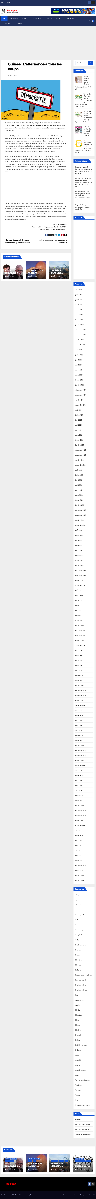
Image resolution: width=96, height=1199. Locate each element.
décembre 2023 (80, 450)
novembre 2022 (80, 515)
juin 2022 (78, 540)
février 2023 (79, 500)
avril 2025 (78, 370)
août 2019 (78, 710)
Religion (78, 1050)
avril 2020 (78, 670)
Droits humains (80, 945)
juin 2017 (78, 840)
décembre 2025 (80, 330)
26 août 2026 (10, 1169)
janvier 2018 (79, 805)
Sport (58, 18)
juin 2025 (78, 360)
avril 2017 (78, 850)
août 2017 (78, 830)
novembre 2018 (80, 755)
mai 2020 (78, 665)
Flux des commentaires (83, 1129)
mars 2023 (79, 495)
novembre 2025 (80, 335)
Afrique (77, 895)
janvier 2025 (79, 385)
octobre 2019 (79, 700)
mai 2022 (78, 545)
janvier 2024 (79, 445)
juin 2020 (78, 660)
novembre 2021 (80, 575)
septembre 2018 (80, 765)
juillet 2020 (79, 655)
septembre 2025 (80, 345)
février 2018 (79, 800)
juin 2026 (78, 300)
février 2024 (79, 440)
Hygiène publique (81, 990)
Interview (78, 995)
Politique (14, 18)
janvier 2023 (79, 505)
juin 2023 (78, 480)
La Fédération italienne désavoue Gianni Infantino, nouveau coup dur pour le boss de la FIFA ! (83, 182)
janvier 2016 (79, 875)
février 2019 (79, 740)
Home (64, 1195)
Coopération (79, 935)
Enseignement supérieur (83, 975)
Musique (78, 1030)
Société (25, 18)
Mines (77, 1020)
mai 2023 (78, 485)
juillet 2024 (79, 415)
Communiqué (80, 930)
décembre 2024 (80, 390)
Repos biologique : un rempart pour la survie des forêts (83, 207)
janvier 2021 (79, 625)
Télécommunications (82, 1080)
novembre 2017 (80, 815)
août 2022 (78, 530)
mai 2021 (78, 605)
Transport (78, 1090)
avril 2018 (78, 790)
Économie (37, 18)
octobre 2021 (79, 580)
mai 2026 (78, 305)
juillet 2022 (79, 535)
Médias (77, 1010)
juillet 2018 (79, 775)
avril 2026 (78, 310)
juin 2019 (78, 720)
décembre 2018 (80, 750)
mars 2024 (79, 435)
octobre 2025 (79, 340)
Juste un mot (79, 1000)
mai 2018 (78, 785)
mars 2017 (79, 855)
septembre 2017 (80, 825)
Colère (77, 920)
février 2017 (79, 860)
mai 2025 (78, 365)
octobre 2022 (79, 520)
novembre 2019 (80, 695)
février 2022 (79, 560)
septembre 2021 (80, 585)
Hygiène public (80, 985)
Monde (77, 1025)
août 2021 (78, 590)
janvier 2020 (79, 685)
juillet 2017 (79, 835)
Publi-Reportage (81, 1045)
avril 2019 (78, 730)
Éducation (78, 955)
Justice (77, 1005)
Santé (77, 1055)
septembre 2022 (80, 525)
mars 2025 (79, 375)
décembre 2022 (80, 510)
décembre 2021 (80, 570)
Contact (19, 23)
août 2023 (78, 470)
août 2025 (78, 350)
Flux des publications (82, 1124)
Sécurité (78, 1060)
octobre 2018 (79, 760)
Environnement (80, 980)
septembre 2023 (80, 465)
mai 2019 (78, 725)
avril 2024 (78, 430)
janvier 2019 (79, 745)
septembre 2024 (80, 405)
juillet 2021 (79, 595)
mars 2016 (79, 870)
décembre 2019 (80, 690)
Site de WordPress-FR (83, 1134)
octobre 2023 (79, 460)
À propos (7, 23)
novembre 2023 (80, 455)
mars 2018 (79, 795)
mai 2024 (78, 425)
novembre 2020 (80, 635)
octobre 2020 (79, 640)
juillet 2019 (79, 715)
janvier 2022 (79, 565)
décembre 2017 (80, 810)
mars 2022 (79, 555)
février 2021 (79, 620)
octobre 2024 (79, 400)
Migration (78, 1015)
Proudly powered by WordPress (10, 1195)
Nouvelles (78, 1035)
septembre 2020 (80, 645)
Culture (48, 18)
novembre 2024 (80, 395)
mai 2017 (78, 845)
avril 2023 (78, 490)
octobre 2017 (79, 820)
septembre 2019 (80, 705)
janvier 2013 (79, 880)
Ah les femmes (80, 905)
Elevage (78, 965)
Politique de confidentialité (87, 1195)
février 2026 (79, 320)
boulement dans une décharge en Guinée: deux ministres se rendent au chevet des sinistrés (82, 196)
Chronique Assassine (82, 915)
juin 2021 (78, 600)
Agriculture (79, 900)
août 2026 (78, 290)
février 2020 (79, 680)
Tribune (78, 1095)
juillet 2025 (79, 355)
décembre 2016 (80, 865)
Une (76, 1100)
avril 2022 (78, 550)
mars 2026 (79, 315)
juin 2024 (78, 420)
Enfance (78, 970)
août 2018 (78, 770)
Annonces (70, 18)
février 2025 (79, 380)
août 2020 (78, 650)
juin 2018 (78, 780)
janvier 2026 (79, 325)
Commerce (79, 925)
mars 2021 (79, 615)
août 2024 (78, 410)
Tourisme (78, 1085)
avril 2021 (78, 610)
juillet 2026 (79, 295)
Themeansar (33, 1195)
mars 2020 (79, 675)
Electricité (78, 960)
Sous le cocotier (80, 1070)
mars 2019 (79, 735)
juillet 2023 (79, 475)
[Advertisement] (48, 40)
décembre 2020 (80, 630)
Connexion (79, 1119)
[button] (89, 21)
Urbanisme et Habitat (82, 1105)
